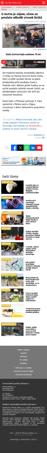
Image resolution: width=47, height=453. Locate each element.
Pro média (23, 360)
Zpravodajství (6, 7)
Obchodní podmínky (23, 375)
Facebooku (34, 125)
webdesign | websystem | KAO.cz (23, 439)
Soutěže (23, 353)
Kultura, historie (22, 7)
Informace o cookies (23, 368)
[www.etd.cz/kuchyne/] (23, 64)
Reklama (23, 357)
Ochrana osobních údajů (23, 371)
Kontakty (23, 363)
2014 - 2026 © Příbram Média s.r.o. (23, 434)
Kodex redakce (24, 350)
